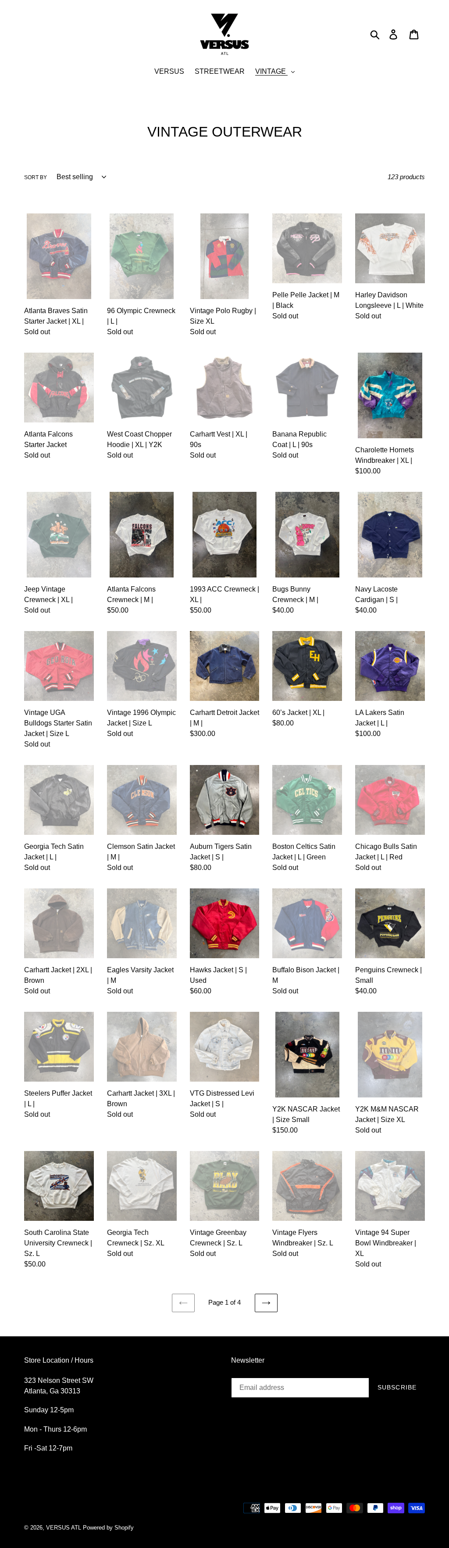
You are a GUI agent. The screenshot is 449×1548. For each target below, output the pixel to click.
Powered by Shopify (108, 1527)
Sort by (35, 177)
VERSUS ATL (63, 1527)
